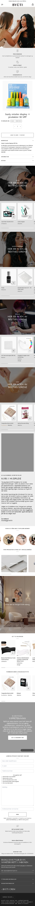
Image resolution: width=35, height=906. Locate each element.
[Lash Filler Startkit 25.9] (8, 211)
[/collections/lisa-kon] (24, 539)
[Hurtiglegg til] (14, 418)
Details (3, 160)
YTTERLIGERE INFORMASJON (8, 879)
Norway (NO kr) (7, 897)
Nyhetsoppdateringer (7, 903)
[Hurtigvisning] (30, 283)
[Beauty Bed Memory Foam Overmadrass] (8, 648)
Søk (16, 903)
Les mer (3, 152)
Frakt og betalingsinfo (8, 902)
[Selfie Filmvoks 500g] (25, 412)
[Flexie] (8, 277)
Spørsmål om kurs (7, 778)
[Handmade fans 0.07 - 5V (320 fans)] (25, 277)
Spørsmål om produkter (9, 776)
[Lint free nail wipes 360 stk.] (8, 345)
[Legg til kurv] (14, 217)
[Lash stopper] (25, 211)
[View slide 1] (17, 27)
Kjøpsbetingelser (23, 900)
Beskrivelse (4, 140)
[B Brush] (24, 683)
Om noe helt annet (8, 783)
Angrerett (30, 902)
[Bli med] (32, 870)
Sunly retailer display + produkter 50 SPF (17, 115)
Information (5, 156)
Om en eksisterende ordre (10, 780)
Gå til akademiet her (17, 737)
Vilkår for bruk (21, 902)
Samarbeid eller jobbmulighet (11, 781)
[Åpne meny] (3, 4)
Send (17, 814)
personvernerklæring (11, 819)
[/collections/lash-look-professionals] (11, 539)
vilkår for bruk (21, 819)
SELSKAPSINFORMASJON (7, 883)
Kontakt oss (13, 900)
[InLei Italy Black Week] (17, 452)
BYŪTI (4, 900)
